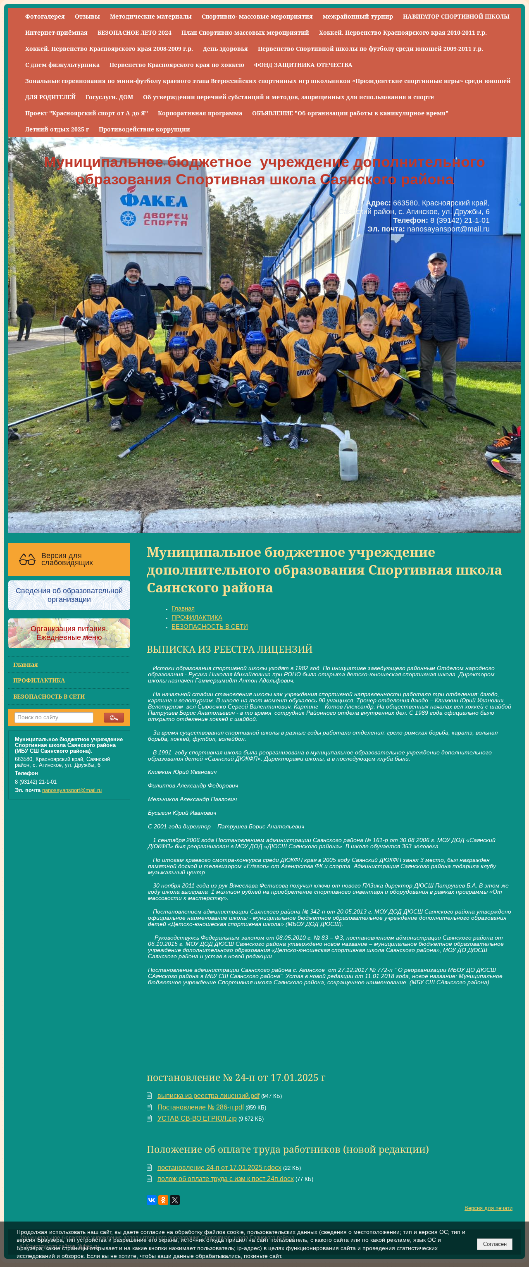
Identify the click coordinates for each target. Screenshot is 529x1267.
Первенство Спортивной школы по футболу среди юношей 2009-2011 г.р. (370, 48)
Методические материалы (151, 16)
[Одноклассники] (163, 1200)
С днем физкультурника (62, 65)
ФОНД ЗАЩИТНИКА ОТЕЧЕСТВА (303, 65)
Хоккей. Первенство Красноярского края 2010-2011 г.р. (403, 32)
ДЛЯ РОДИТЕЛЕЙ (50, 97)
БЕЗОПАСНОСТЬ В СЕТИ (49, 696)
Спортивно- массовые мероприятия (257, 16)
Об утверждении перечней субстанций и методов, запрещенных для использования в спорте (288, 97)
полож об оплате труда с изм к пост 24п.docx (225, 1178)
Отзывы (87, 16)
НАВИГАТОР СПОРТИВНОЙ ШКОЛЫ (456, 16)
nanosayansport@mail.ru (72, 790)
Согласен (495, 1244)
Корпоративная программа (200, 113)
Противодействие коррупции (144, 129)
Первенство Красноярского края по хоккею (177, 65)
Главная (25, 664)
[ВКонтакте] (152, 1200)
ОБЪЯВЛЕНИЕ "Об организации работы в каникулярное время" (350, 113)
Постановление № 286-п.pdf (200, 1107)
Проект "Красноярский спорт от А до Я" (86, 113)
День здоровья (225, 48)
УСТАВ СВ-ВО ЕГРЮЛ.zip (197, 1118)
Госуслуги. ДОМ (109, 97)
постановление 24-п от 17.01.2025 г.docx (219, 1167)
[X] (175, 1200)
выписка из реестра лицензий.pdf (208, 1095)
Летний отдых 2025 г (57, 129)
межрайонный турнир (358, 16)
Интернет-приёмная (56, 32)
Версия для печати (488, 1208)
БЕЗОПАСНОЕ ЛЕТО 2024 (135, 32)
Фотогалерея (45, 16)
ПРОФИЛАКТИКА (39, 680)
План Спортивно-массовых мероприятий (245, 32)
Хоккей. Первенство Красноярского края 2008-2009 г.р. (109, 48)
